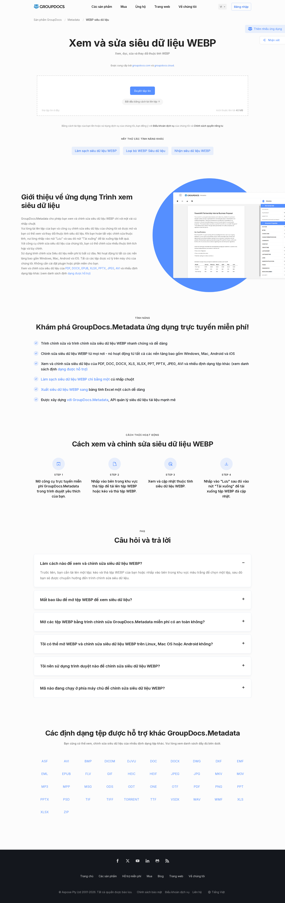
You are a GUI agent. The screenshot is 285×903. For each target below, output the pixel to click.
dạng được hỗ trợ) (79, 273)
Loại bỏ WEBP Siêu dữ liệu (145, 151)
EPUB (84, 268)
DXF (219, 761)
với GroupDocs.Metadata (87, 400)
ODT (131, 787)
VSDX (175, 799)
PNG (218, 787)
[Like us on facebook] (117, 861)
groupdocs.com (141, 65)
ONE (153, 787)
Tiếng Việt (218, 892)
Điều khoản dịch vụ (163, 125)
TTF (153, 799)
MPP (66, 787)
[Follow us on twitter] (128, 861)
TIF (88, 799)
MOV (240, 774)
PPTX (102, 268)
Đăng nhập (241, 6)
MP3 (44, 787)
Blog (161, 876)
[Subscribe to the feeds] (167, 861)
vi (221, 6)
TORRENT (131, 799)
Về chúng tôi (188, 7)
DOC (153, 761)
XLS (240, 799)
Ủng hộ (140, 7)
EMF (240, 761)
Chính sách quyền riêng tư (208, 125)
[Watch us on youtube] (137, 861)
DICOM (109, 761)
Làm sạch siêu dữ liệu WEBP (96, 151)
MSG (88, 787)
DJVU (131, 761)
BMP (88, 761)
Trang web (162, 7)
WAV (196, 799)
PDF (67, 268)
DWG (197, 761)
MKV (218, 774)
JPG (197, 774)
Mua (124, 7)
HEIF (153, 774)
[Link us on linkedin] (147, 861)
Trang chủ (86, 876)
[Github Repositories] (157, 861)
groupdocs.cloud (164, 65)
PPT (240, 787)
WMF (219, 799)
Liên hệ (197, 892)
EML (44, 774)
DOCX (76, 268)
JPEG (110, 268)
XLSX (93, 268)
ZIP (66, 812)
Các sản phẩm (102, 7)
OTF (175, 787)
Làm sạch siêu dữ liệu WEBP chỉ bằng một (75, 379)
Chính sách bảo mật (149, 892)
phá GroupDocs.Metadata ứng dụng (118, 326)
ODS (109, 787)
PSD (66, 799)
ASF (44, 761)
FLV (88, 774)
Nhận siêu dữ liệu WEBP (192, 151)
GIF (109, 774)
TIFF (109, 799)
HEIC (131, 774)
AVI (118, 268)
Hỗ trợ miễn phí (131, 876)
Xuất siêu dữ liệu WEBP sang (64, 389)
